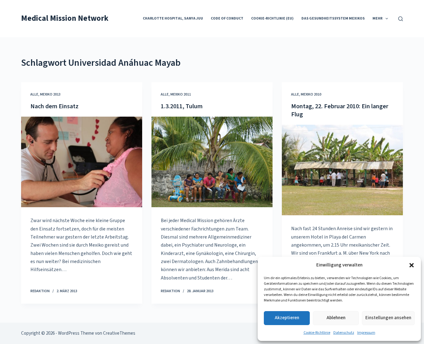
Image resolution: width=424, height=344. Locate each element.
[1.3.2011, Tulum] (212, 162)
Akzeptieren (287, 318)
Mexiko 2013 (50, 94)
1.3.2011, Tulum (182, 106)
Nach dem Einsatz (54, 106)
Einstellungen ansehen (388, 318)
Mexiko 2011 (180, 94)
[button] (411, 265)
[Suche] (400, 18)
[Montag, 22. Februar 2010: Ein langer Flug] (342, 170)
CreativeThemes (119, 333)
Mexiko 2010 (311, 94)
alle (34, 94)
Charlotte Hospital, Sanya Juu (173, 18)
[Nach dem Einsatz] (81, 162)
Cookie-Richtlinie (317, 332)
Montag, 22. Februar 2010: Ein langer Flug (339, 110)
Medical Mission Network (64, 18)
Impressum (366, 332)
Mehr (377, 18)
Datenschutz (343, 332)
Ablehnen (336, 318)
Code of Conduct (227, 18)
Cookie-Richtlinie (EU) (272, 18)
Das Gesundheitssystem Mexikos (333, 18)
